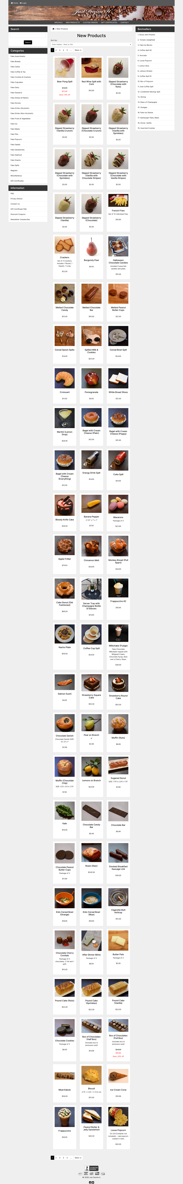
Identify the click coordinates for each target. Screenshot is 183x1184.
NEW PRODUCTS (73, 22)
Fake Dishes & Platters (19, 98)
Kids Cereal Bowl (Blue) (91, 913)
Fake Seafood (16, 155)
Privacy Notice (16, 199)
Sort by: (54, 40)
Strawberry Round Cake (118, 697)
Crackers (64, 257)
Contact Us (15, 204)
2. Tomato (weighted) (146, 40)
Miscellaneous (16, 176)
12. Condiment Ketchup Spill (149, 92)
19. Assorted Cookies (146, 128)
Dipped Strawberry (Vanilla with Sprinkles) (118, 131)
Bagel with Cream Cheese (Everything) (65, 476)
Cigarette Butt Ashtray (118, 911)
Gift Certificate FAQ (18, 209)
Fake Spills (15, 165)
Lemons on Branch (91, 780)
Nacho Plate (65, 647)
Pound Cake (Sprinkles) (91, 1001)
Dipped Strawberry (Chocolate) (91, 219)
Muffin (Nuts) (118, 738)
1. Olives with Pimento (146, 35)
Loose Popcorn (118, 1130)
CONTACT (125, 22)
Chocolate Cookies (64, 1040)
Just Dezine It (94, 1177)
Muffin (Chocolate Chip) (65, 781)
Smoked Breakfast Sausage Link (118, 867)
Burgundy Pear (91, 260)
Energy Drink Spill (91, 473)
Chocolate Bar (118, 825)
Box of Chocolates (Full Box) (118, 1036)
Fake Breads (15, 61)
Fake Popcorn (16, 139)
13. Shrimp (142, 97)
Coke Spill (118, 474)
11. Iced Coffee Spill (145, 86)
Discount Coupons (18, 214)
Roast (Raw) (91, 866)
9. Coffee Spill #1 (144, 76)
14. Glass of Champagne (147, 102)
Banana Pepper (91, 516)
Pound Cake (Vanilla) (118, 1001)
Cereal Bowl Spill (118, 350)
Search (28, 42)
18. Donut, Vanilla (144, 123)
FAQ (12, 193)
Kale (64, 823)
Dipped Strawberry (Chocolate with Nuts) (118, 84)
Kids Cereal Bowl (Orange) (64, 913)
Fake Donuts (16, 103)
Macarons (118, 517)
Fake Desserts (16, 93)
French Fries (118, 210)
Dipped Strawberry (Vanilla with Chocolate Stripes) (91, 175)
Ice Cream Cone (118, 1090)
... (71, 50)
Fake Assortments (18, 56)
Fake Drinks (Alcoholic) (20, 108)
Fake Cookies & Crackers (21, 77)
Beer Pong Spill (64, 81)
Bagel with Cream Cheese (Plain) (91, 431)
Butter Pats (118, 954)
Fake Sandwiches (17, 150)
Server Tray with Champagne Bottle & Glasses (91, 606)
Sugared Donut (118, 778)
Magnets (14, 170)
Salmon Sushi (64, 694)
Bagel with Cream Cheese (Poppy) (118, 432)
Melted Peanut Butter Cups (118, 308)
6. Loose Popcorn (145, 61)
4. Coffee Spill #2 (145, 50)
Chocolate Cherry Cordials (65, 954)
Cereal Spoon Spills (64, 350)
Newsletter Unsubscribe (20, 219)
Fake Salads (15, 144)
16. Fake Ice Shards (145, 112)
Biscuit (91, 1088)
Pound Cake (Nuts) (64, 1000)
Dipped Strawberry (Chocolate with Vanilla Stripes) (118, 175)
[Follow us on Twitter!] (93, 1183)
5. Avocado (142, 55)
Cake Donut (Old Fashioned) (64, 603)
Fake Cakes (15, 67)
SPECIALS (58, 22)
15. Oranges (142, 107)
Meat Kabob (65, 1090)
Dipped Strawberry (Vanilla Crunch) (64, 129)
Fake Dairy (15, 87)
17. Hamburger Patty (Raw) (148, 118)
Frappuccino (64, 1131)
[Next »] (78, 50)
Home (15, 3)
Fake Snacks (16, 160)
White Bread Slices (118, 392)
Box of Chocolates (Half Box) (91, 1038)
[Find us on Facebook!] (90, 1183)
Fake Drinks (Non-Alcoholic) (22, 113)
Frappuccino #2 (118, 601)
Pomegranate (91, 392)
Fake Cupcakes (17, 82)
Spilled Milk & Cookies (91, 351)
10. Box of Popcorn (145, 81)
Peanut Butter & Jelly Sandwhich (91, 1128)
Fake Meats (15, 129)
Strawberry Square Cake (91, 696)
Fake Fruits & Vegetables (20, 118)
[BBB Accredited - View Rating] (91, 1168)
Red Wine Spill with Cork (91, 82)
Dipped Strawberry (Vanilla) (64, 219)
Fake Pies (14, 134)
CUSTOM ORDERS (90, 22)
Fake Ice (14, 124)
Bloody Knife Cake (64, 519)
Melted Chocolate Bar (91, 308)
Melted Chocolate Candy (65, 308)
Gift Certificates (17, 181)
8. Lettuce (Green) (145, 71)
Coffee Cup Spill (91, 648)
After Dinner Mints (91, 954)
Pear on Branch (91, 735)
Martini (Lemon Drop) (64, 433)
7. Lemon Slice (143, 66)
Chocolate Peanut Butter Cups (65, 868)
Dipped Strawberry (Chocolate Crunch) (91, 129)
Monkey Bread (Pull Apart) (118, 561)
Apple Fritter (64, 559)
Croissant (65, 392)
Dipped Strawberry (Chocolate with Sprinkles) (64, 175)
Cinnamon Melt (91, 560)
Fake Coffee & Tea (18, 72)
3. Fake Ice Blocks (145, 45)
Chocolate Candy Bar (91, 825)
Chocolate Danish (64, 735)
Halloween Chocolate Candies (118, 261)
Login (23, 3)
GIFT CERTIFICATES (109, 22)
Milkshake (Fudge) (118, 645)
